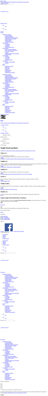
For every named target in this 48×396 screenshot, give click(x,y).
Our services (5, 60)
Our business (7, 57)
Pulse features (7, 71)
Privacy (4, 237)
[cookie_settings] (6, 238)
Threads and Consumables (10, 72)
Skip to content (3, 0)
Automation (7, 45)
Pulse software (5, 82)
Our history (7, 56)
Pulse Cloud (7, 68)
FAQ (4, 65)
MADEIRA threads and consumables (12, 53)
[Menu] (3, 118)
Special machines (8, 39)
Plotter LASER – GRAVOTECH (11, 50)
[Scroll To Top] (1, 207)
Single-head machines (9, 36)
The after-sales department (10, 61)
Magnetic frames (8, 54)
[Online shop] (4, 270)
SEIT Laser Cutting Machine (10, 49)
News (4, 64)
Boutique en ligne (3, 23)
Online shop (2, 272)
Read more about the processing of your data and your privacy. (15, 392)
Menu (1, 120)
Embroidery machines (7, 34)
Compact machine (8, 35)
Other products (5, 48)
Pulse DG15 (7, 67)
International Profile (8, 59)
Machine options (8, 40)
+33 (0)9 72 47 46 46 (4, 124)
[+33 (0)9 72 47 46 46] (2, 258)
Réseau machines (8, 70)
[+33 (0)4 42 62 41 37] (2, 9)
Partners (4, 236)
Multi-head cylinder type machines (11, 37)
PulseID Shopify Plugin (9, 47)
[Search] (14, 320)
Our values (7, 58)
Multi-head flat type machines (10, 38)
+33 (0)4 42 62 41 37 (4, 11)
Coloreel (6, 52)
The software (7, 44)
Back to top (2, 204)
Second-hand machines (9, 41)
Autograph (7, 69)
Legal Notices (5, 234)
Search (1, 4)
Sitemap (4, 235)
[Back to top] (1, 202)
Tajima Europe (5, 55)
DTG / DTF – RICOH (9, 51)
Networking (7, 46)
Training (6, 63)
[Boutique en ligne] (4, 21)
